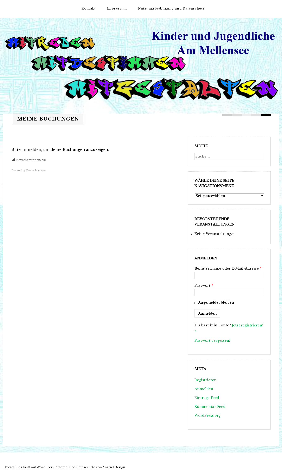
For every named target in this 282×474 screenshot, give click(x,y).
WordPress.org (207, 415)
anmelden (31, 149)
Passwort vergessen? (212, 340)
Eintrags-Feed (206, 398)
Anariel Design (113, 467)
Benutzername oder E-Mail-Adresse (228, 268)
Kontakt (89, 8)
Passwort (203, 285)
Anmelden (203, 389)
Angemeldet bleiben (216, 302)
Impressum (117, 8)
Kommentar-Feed (209, 407)
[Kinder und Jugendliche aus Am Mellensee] (141, 64)
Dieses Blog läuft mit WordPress (29, 467)
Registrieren (205, 380)
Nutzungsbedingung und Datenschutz (171, 8)
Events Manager (36, 170)
